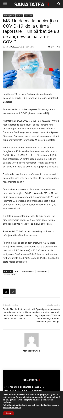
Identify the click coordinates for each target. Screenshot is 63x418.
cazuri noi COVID (27, 271)
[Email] (6, 291)
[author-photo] (31, 346)
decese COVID (10, 275)
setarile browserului (12, 407)
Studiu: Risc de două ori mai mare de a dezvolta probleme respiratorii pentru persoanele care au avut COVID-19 (17, 314)
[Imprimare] (13, 291)
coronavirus (42, 271)
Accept (8, 413)
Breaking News (9, 16)
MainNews (28, 16)
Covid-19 (19, 16)
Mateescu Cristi (17, 47)
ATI (16, 271)
